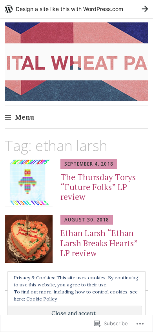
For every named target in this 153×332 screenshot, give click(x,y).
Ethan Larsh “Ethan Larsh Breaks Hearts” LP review (99, 242)
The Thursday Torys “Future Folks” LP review (98, 187)
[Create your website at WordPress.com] (76, 9)
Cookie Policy (41, 299)
